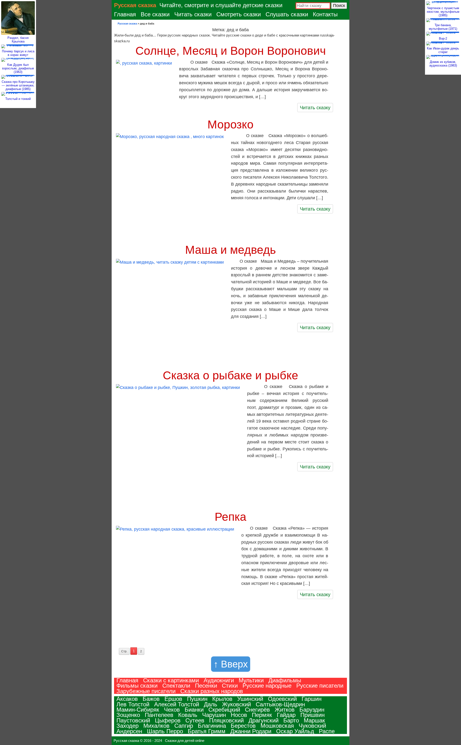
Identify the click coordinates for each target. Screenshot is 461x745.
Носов (239, 715)
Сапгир (183, 725)
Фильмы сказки (137, 685)
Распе (327, 731)
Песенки (206, 685)
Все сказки (155, 14)
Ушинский (250, 699)
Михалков (156, 725)
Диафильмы (284, 680)
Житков (285, 709)
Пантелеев (159, 715)
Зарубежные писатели (146, 691)
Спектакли (176, 685)
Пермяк (262, 715)
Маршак (314, 720)
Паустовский (133, 720)
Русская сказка (135, 5)
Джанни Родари (250, 731)
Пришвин (312, 715)
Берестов (243, 725)
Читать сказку (315, 107)
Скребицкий (224, 709)
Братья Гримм (206, 731)
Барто (291, 720)
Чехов (172, 709)
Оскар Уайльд (295, 731)
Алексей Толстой (176, 704)
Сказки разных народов (211, 691)
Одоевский (282, 699)
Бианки (194, 709)
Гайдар (286, 715)
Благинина (212, 725)
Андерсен (129, 731)
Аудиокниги (219, 680)
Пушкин (197, 699)
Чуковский (312, 725)
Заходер (127, 725)
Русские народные (267, 685)
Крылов (222, 699)
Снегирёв (257, 709)
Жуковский (236, 704)
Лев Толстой (132, 704)
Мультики (251, 680)
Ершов (173, 699)
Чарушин (214, 715)
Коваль (187, 715)
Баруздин (311, 709)
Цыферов (168, 720)
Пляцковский (226, 720)
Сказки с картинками (171, 680)
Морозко (230, 124)
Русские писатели (319, 685)
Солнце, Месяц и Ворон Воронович (230, 50)
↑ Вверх (230, 664)
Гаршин (311, 699)
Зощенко (128, 715)
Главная (125, 14)
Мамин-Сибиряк (137, 709)
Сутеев (194, 720)
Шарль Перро (165, 731)
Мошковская (277, 725)
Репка (230, 516)
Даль (210, 704)
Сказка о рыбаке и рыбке (230, 375)
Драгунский (264, 720)
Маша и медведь (230, 249)
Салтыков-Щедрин (280, 704)
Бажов (151, 699)
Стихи (230, 685)
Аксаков (127, 699)
